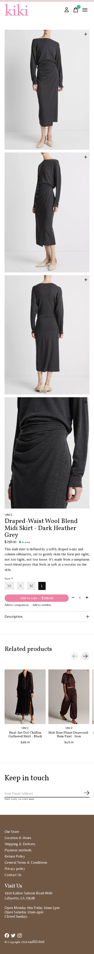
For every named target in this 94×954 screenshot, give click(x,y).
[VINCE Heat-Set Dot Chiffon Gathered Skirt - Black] (25, 696)
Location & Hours (18, 838)
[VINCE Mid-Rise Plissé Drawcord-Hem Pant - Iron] (68, 696)
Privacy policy (15, 868)
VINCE (9, 515)
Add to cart (36, 598)
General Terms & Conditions (26, 862)
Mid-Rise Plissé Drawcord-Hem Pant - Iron (68, 734)
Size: (9, 578)
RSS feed (38, 941)
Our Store (12, 831)
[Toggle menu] (84, 9)
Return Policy (15, 856)
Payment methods (18, 850)
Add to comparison (17, 605)
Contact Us (13, 875)
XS (9, 586)
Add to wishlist (41, 605)
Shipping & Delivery (20, 844)
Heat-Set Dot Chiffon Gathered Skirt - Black (25, 734)
